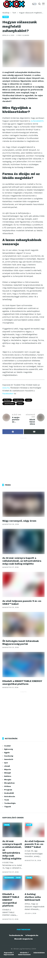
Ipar (6, 763)
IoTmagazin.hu (31, 935)
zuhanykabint (37, 121)
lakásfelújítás (9, 403)
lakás (28, 400)
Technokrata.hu (16, 935)
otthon (20, 403)
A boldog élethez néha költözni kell (33, 897)
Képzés (7, 769)
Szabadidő (9, 793)
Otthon (7, 786)
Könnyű (7, 773)
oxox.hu (6, 388)
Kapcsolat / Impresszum (9, 953)
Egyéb (7, 752)
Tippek (7, 807)
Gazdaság (8, 756)
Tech (14, 13)
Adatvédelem (39, 953)
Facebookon (7, 393)
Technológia (10, 803)
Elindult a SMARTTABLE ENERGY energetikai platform (22, 682)
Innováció (8, 759)
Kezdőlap (5, 13)
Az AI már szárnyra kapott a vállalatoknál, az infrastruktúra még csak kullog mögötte (21, 560)
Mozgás (7, 780)
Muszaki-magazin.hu (23, 939)
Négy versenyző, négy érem (19, 520)
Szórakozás (9, 796)
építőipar (7, 400)
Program (8, 790)
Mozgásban (9, 783)
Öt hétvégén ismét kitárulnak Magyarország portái (20, 642)
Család (7, 746)
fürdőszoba (18, 400)
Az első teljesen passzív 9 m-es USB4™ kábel (21, 602)
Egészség (8, 749)
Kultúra (7, 776)
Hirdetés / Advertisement (24, 953)
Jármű (7, 766)
